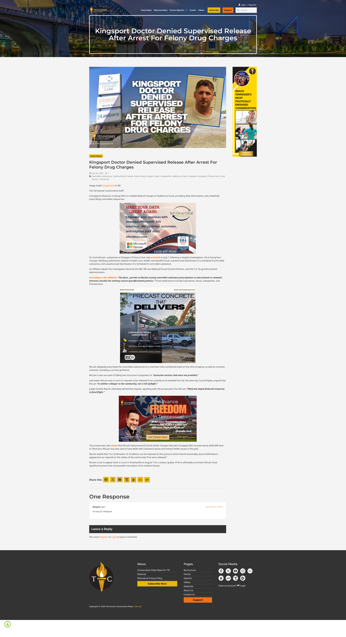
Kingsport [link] (192, 176)
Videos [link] (201, 10)
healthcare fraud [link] (179, 176)
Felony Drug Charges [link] (143, 176)
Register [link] (103, 536)
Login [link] (114, 536)
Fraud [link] (156, 176)
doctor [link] (130, 176)
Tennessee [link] (104, 179)
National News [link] (160, 10)
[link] (7, 624)
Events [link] (193, 10)
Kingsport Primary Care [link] (208, 176)
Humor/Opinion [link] (177, 10)
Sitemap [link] (138, 606)
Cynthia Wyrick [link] (119, 176)
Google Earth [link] (108, 185)
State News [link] (146, 10)
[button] (106, 479)
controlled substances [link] (102, 176)
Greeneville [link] (165, 176)
